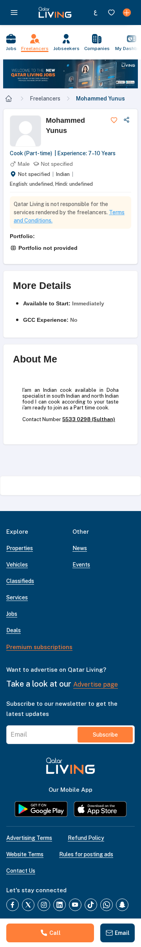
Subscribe (105, 735)
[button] (70, 73)
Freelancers (45, 98)
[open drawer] (14, 12)
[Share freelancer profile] (126, 120)
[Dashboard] (127, 12)
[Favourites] (111, 12)
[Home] (8, 98)
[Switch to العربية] (95, 12)
